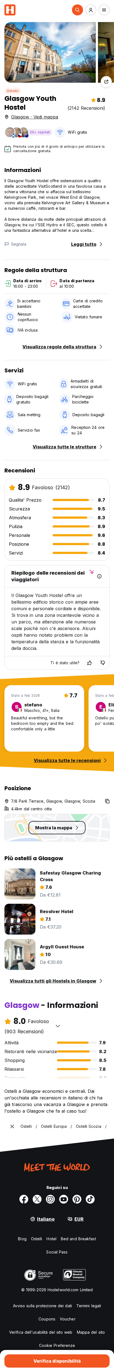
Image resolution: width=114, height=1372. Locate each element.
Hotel (51, 1238)
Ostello (13, 91)
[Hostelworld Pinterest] (76, 1199)
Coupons (46, 1319)
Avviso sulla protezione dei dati (42, 1305)
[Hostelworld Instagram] (50, 1199)
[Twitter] (37, 1199)
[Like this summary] (89, 662)
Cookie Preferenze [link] (57, 1345)
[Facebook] (23, 1199)
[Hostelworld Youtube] (63, 1199)
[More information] (99, 576)
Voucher (68, 1319)
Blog (22, 1238)
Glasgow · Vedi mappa (34, 117)
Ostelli (36, 1238)
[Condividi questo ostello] (106, 81)
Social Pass (57, 1252)
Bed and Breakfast (78, 1238)
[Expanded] (12, 1126)
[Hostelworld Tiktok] (90, 1199)
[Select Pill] (77, 9)
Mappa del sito (91, 1332)
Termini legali (88, 1305)
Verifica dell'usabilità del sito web (40, 1332)
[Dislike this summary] (102, 662)
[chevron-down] (57, 1025)
